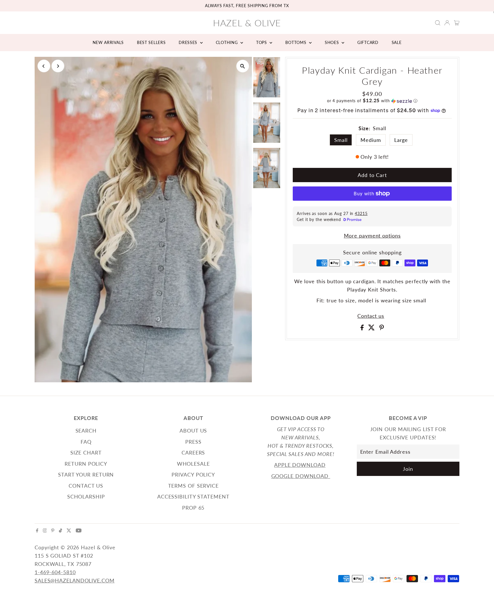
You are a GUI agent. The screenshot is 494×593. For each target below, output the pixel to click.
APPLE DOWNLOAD (300, 465)
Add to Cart (372, 175)
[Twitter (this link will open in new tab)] (69, 530)
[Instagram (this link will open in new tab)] (44, 530)
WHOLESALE (193, 464)
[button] (372, 101)
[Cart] (456, 22)
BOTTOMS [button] (296, 42)
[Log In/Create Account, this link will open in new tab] (447, 22)
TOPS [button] (262, 42)
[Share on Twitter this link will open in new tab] (372, 328)
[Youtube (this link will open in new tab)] (78, 530)
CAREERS (193, 452)
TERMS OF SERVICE (193, 486)
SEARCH (86, 430)
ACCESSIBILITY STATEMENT (193, 496)
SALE (397, 42)
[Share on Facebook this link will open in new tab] (362, 328)
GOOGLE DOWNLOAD (300, 476)
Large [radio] (401, 140)
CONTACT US (86, 486)
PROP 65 (193, 507)
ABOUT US (193, 430)
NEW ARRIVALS (108, 42)
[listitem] (266, 78)
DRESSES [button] (189, 42)
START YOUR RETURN (86, 474)
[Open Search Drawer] (437, 22)
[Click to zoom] (242, 66)
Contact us (370, 315)
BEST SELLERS (151, 42)
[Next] (57, 66)
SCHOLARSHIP (86, 496)
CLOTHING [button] (227, 42)
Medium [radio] (370, 140)
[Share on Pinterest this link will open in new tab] (381, 328)
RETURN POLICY (86, 464)
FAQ (86, 442)
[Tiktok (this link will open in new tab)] (60, 530)
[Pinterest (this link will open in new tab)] (53, 530)
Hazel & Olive (247, 22)
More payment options (372, 235)
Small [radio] (341, 140)
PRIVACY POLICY (193, 474)
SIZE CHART (86, 452)
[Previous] (43, 66)
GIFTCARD (368, 42)
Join (408, 469)
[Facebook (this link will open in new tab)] (37, 530)
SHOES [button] (332, 42)
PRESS (193, 442)
